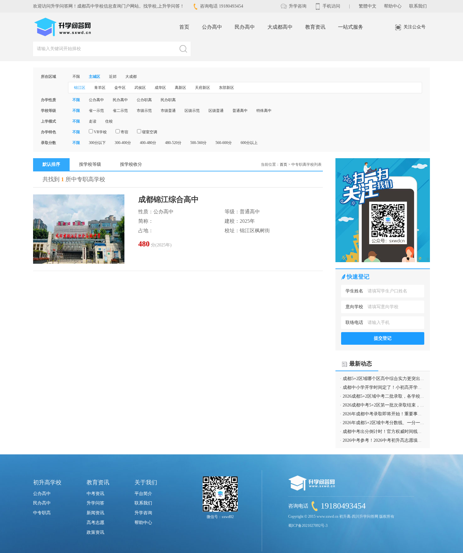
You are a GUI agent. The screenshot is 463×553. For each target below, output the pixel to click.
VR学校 (100, 132)
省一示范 (96, 110)
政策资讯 (95, 532)
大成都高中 (280, 27)
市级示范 (144, 110)
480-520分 (173, 143)
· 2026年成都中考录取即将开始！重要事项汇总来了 (390, 414)
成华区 (160, 87)
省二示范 (120, 110)
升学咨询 (297, 6)
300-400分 (123, 143)
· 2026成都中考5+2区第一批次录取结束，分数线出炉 (391, 405)
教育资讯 (315, 27)
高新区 (180, 87)
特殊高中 (264, 110)
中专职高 (42, 512)
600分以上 (249, 143)
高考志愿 (95, 522)
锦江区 (79, 87)
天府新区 (202, 87)
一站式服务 (350, 27)
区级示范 (192, 110)
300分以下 (97, 143)
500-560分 (198, 143)
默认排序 (51, 164)
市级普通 (168, 110)
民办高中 (245, 27)
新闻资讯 (95, 512)
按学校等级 (90, 164)
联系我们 (418, 6)
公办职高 (144, 100)
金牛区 (120, 87)
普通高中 (240, 110)
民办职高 (168, 100)
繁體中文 (367, 6)
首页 (184, 27)
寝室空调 (149, 132)
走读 (92, 121)
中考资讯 (95, 493)
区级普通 (216, 110)
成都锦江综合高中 (168, 199)
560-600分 (223, 143)
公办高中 (212, 27)
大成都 (131, 76)
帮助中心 (393, 6)
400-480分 (148, 143)
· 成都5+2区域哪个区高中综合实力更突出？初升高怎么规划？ (400, 378)
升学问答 (95, 503)
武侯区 (140, 87)
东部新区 (226, 87)
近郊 (113, 76)
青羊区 (100, 87)
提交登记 (383, 338)
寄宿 (124, 132)
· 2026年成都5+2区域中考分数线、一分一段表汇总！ (391, 422)
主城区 (94, 76)
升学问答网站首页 (63, 27)
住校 (109, 121)
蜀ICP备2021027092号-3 (308, 525)
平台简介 (143, 493)
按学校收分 (131, 164)
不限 (76, 76)
